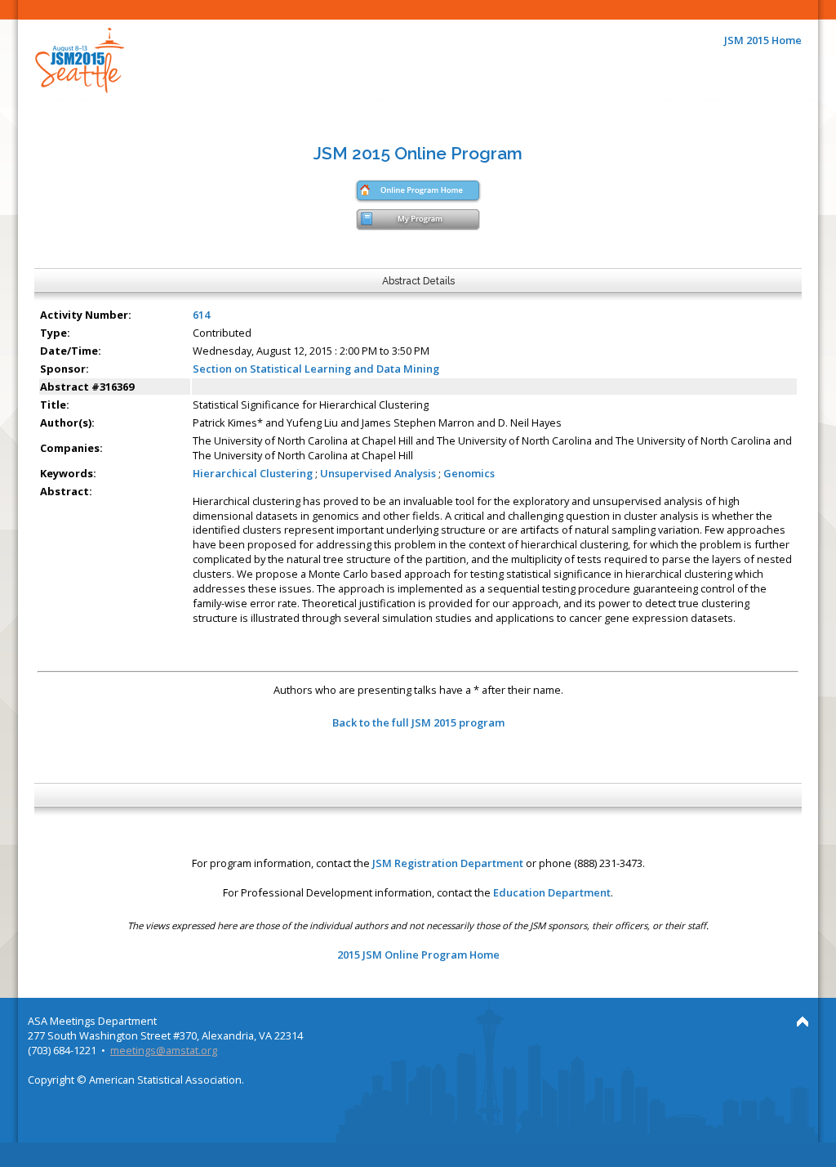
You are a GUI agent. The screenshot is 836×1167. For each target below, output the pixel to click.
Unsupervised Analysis (378, 473)
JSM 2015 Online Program (418, 153)
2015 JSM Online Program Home (418, 954)
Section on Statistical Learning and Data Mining (316, 368)
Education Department (552, 892)
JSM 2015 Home (763, 40)
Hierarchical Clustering (253, 473)
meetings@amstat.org (163, 1050)
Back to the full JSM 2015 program (418, 722)
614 (201, 314)
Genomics (469, 473)
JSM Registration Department (447, 863)
